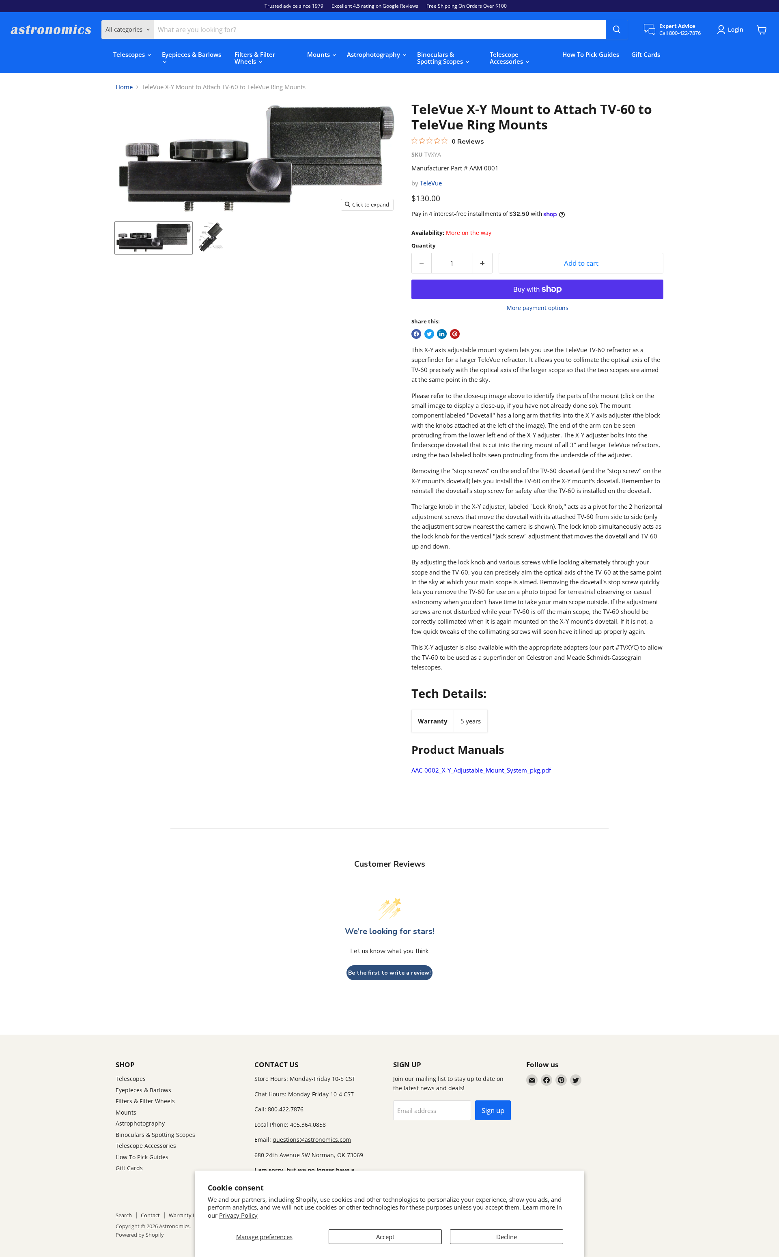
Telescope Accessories (507, 57)
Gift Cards (645, 54)
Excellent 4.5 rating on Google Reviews (374, 6)
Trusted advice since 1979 (294, 6)
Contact (150, 1215)
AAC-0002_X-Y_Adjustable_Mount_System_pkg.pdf (481, 770)
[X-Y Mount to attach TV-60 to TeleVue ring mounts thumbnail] (211, 238)
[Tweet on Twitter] (429, 334)
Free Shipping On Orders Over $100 (466, 6)
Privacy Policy (238, 1215)
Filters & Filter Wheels (255, 57)
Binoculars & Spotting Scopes (441, 57)
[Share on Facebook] (416, 334)
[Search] (617, 29)
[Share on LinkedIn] (442, 334)
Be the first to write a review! (389, 973)
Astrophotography (374, 54)
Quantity (423, 246)
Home (124, 87)
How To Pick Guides (590, 54)
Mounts (319, 54)
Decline (506, 1237)
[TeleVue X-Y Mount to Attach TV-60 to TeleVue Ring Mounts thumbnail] (153, 238)
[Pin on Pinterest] (455, 334)
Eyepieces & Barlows (191, 54)
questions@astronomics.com (312, 1139)
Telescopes (129, 54)
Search (124, 1215)
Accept (385, 1237)
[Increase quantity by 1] (483, 263)
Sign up (493, 1110)
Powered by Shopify (140, 1234)
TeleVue (431, 183)
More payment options (537, 308)
